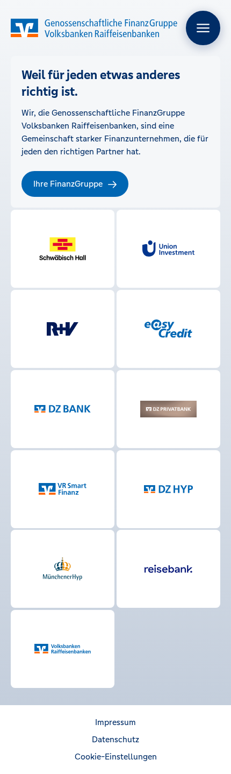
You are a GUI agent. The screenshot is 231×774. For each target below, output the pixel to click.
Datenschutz (115, 739)
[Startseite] (94, 28)
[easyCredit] (168, 329)
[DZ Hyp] (168, 489)
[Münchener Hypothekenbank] (62, 569)
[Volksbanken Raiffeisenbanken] (62, 649)
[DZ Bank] (62, 409)
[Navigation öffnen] (203, 28)
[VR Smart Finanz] (62, 489)
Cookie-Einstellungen (116, 756)
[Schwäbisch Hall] (62, 249)
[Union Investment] (168, 249)
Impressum (115, 722)
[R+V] (62, 329)
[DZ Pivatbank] (168, 409)
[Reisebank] (168, 569)
